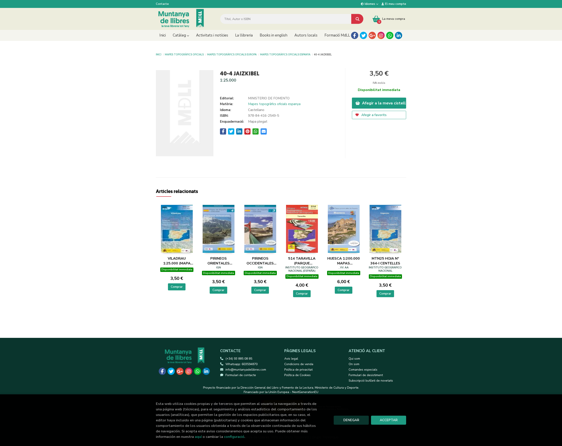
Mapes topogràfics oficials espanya (285, 54)
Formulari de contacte (240, 375)
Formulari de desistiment (366, 375)
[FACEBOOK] (354, 35)
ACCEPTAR (389, 420)
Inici (158, 54)
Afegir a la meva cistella (383, 103)
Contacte (162, 4)
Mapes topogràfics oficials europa (232, 54)
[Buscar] (357, 19)
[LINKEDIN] (398, 35)
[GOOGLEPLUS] (372, 35)
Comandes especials (363, 370)
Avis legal (291, 359)
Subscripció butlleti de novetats (371, 381)
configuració (234, 436)
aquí (198, 436)
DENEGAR (351, 420)
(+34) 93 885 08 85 (238, 359)
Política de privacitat (298, 370)
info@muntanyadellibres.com (245, 370)
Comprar (177, 287)
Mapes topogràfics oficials (184, 54)
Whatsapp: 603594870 (241, 364)
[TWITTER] (363, 35)
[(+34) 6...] (389, 35)
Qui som (354, 359)
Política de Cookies (297, 375)
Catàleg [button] (180, 35)
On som (354, 364)
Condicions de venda (298, 364)
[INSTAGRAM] (381, 35)
